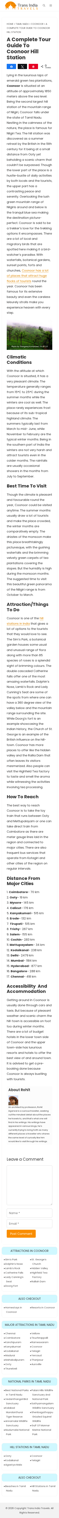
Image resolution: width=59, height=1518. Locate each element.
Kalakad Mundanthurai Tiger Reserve (14, 1412)
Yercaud (36, 1355)
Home (10, 24)
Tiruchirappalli (39, 1337)
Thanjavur (37, 1359)
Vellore (35, 1333)
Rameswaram (40, 1342)
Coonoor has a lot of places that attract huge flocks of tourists (28, 275)
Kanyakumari (13, 1346)
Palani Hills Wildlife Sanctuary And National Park (42, 1395)
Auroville (36, 1364)
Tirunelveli (11, 1368)
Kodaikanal (12, 1351)
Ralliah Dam (38, 1281)
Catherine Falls (14, 1272)
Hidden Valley (39, 1268)
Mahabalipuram (14, 1359)
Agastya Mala (13, 1464)
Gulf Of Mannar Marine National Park (41, 1430)
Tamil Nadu (22, 24)
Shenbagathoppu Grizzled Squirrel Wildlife (42, 1417)
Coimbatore (12, 1337)
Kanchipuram (13, 1342)
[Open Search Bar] (44, 5)
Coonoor (37, 24)
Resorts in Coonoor (43, 1307)
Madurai (10, 1355)
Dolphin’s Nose (14, 1264)
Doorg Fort (11, 1286)
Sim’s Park (11, 1259)
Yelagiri (35, 1351)
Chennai (10, 1333)
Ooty (8, 1364)
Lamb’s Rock (12, 1268)
